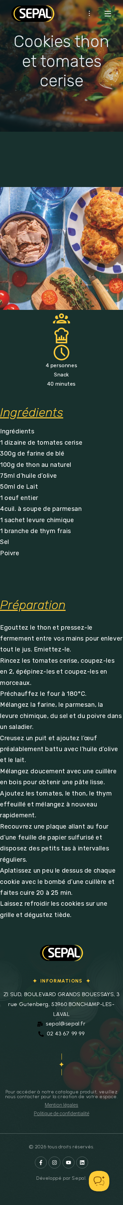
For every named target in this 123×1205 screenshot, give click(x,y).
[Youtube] (68, 1162)
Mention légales (61, 1105)
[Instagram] (54, 1162)
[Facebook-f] (41, 1162)
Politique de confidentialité (61, 1113)
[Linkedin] (82, 1162)
